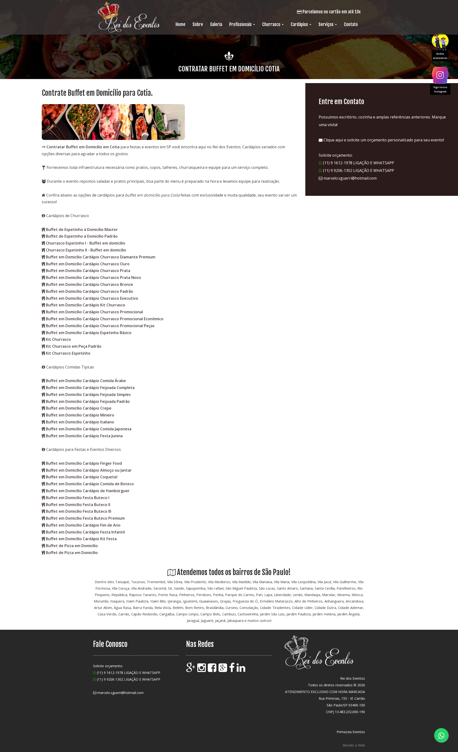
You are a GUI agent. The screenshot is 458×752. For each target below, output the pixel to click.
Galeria (216, 24)
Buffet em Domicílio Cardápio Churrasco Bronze (89, 284)
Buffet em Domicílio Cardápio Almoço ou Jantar (89, 470)
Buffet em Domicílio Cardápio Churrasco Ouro (88, 264)
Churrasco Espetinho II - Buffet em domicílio (86, 250)
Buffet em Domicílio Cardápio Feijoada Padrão (88, 401)
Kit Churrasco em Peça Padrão (73, 346)
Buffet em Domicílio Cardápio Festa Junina (84, 435)
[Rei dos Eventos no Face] (232, 669)
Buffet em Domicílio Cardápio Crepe (78, 408)
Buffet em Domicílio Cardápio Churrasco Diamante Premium (100, 257)
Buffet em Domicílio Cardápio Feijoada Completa (90, 387)
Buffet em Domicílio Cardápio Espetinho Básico (88, 332)
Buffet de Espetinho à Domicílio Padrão (82, 236)
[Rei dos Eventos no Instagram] (202, 669)
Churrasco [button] (271, 24)
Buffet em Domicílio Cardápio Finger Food (84, 463)
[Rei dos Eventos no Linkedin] (241, 669)
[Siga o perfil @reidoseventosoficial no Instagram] (440, 74)
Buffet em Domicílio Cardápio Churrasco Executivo (92, 298)
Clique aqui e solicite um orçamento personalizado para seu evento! (383, 140)
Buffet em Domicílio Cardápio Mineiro (80, 415)
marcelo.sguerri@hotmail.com (350, 178)
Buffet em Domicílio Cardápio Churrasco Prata (88, 270)
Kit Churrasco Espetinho (68, 353)
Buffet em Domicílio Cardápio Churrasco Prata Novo (93, 277)
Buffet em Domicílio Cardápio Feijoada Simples (88, 394)
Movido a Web (354, 745)
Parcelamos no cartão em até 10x (331, 11)
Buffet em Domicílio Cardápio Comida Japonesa (88, 429)
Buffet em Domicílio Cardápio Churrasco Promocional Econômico (104, 318)
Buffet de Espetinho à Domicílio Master (82, 229)
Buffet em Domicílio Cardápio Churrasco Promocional (94, 312)
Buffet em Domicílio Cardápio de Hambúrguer (88, 490)
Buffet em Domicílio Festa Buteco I (77, 497)
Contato (351, 24)
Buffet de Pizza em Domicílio (72, 545)
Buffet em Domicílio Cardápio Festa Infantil (85, 532)
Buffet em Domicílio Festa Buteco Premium (85, 518)
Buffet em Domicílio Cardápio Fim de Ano (83, 525)
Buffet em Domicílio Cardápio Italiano (80, 422)
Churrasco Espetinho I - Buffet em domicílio (85, 243)
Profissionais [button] (241, 24)
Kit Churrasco (58, 339)
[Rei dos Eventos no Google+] (223, 669)
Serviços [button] (326, 24)
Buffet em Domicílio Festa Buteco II (78, 504)
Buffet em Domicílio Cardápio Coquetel (81, 477)
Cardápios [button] (300, 24)
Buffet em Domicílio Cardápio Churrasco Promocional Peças (100, 325)
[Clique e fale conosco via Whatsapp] (441, 735)
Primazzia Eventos (351, 732)
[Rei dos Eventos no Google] (191, 669)
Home (180, 24)
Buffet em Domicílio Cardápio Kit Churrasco (85, 305)
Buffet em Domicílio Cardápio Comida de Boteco (90, 483)
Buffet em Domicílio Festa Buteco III (78, 511)
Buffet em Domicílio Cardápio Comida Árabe (86, 380)
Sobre (198, 24)
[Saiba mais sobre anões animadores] (440, 40)
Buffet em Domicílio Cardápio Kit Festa (81, 538)
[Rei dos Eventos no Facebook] (212, 669)
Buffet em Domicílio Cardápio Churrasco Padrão (89, 291)
